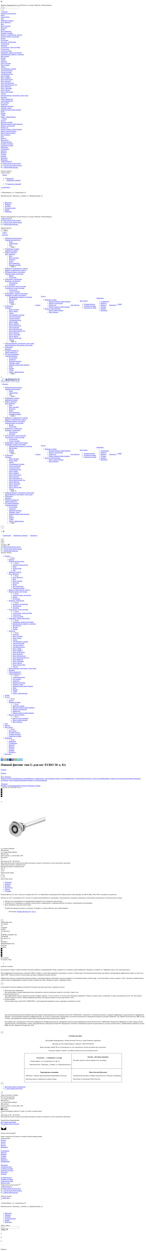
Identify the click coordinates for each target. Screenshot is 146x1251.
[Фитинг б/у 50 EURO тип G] (23, 847)
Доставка (8, 891)
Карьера (3, 1158)
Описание (8, 882)
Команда (4, 1154)
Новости (4, 1152)
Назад (13, 558)
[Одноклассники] (5, 759)
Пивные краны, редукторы (22, 595)
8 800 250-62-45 (6, 161)
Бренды (3, 1145)
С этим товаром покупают (14, 1088)
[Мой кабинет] (2, 529)
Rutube (7, 210)
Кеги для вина (9, 786)
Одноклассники (10, 208)
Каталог (11, 559)
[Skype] (18, 759)
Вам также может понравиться (15, 1087)
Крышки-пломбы (34, 786)
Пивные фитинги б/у (24, 911)
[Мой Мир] (7, 759)
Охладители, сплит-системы (22, 613)
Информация (5, 1161)
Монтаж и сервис (19, 706)
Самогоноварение (19, 677)
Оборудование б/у (29, 780)
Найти (3, 1229)
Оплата (7, 889)
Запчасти (16, 634)
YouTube (8, 206)
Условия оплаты (6, 1167)
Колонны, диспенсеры (20, 604)
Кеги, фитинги (18, 577)
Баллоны (20, 780)
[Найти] (2, 9)
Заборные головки (22, 778)
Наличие (8, 884)
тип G (34, 911)
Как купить (12, 731)
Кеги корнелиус (23, 786)
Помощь (3, 1174)
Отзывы (7, 886)
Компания (12, 741)
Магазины (4, 1165)
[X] (10, 759)
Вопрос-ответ (5, 1183)
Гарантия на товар (7, 1170)
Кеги (2, 786)
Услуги (11, 700)
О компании (5, 1151)
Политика (4, 1172)
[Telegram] (21, 759)
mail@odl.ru (6, 187)
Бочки (16, 786)
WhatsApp (8, 211)
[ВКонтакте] (2, 759)
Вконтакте (8, 202)
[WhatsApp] (16, 759)
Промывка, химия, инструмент (23, 622)
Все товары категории (8, 1122)
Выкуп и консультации (20, 718)
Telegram (8, 204)
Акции (3, 1142)
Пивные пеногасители (20, 565)
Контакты (4, 1160)
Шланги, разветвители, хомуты (39, 778)
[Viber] (13, 759)
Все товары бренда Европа (10, 1124)
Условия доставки (7, 1168)
